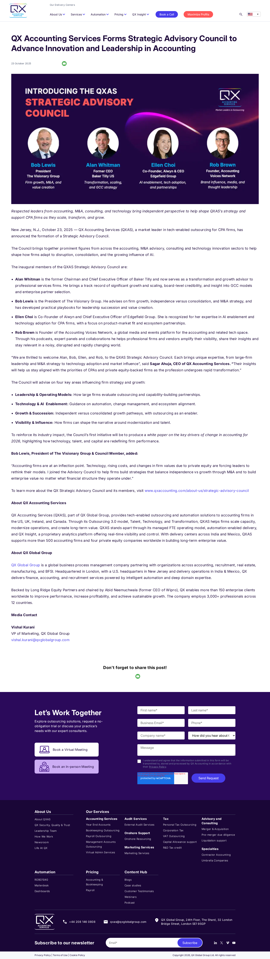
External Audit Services (140, 824)
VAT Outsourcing (174, 836)
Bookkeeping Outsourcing (103, 830)
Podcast (130, 902)
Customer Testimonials (139, 891)
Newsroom (42, 842)
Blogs (128, 879)
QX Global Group (25, 565)
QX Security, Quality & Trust (52, 825)
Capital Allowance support (180, 841)
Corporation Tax (173, 830)
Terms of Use (60, 955)
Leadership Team (46, 830)
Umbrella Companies (215, 860)
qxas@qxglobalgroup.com (128, 921)
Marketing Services (137, 853)
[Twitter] (221, 943)
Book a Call (167, 14)
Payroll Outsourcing (98, 836)
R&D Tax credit (172, 847)
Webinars (131, 896)
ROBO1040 (41, 879)
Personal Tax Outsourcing (179, 824)
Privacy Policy (157, 766)
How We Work (44, 836)
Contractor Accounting (216, 854)
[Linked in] (215, 943)
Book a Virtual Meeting (70, 750)
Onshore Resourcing (138, 838)
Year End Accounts (98, 824)
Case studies (133, 885)
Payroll (90, 890)
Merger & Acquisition (215, 829)
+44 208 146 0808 (82, 921)
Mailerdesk (42, 885)
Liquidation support (214, 840)
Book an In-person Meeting (73, 767)
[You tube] (233, 943)
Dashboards (42, 891)
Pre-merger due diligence (218, 834)
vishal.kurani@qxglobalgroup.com (40, 640)
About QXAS (43, 819)
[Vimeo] (227, 943)
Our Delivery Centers (62, 4)
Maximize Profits (198, 14)
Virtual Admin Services (100, 852)
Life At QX (41, 848)
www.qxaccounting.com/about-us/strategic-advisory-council (197, 491)
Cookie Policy (77, 955)
